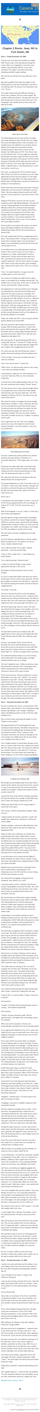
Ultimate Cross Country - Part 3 (12, 1380)
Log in (35, 5)
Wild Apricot (21, 1409)
